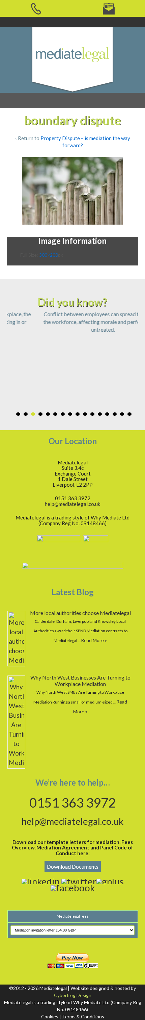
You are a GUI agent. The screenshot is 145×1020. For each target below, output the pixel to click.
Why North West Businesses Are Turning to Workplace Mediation (80, 680)
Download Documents (72, 866)
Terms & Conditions (83, 1016)
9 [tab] (78, 414)
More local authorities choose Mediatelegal (80, 613)
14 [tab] (115, 414)
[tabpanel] (72, 322)
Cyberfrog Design (72, 995)
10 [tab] (85, 414)
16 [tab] (129, 414)
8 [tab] (70, 414)
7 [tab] (63, 414)
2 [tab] (26, 414)
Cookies (49, 1016)
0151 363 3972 (72, 802)
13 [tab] (107, 414)
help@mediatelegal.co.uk (72, 504)
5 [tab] (48, 414)
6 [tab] (55, 414)
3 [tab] (33, 414)
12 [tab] (100, 414)
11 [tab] (92, 414)
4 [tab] (40, 414)
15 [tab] (122, 414)
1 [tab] (18, 414)
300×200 (48, 255)
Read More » (94, 640)
